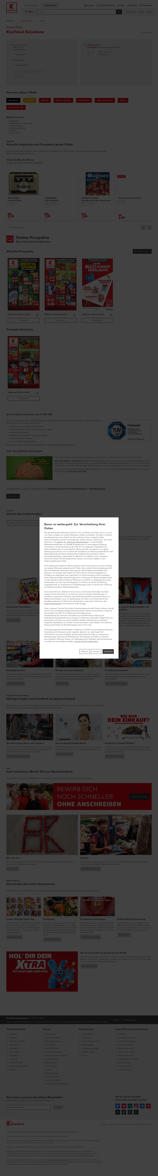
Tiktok (123, 1112)
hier (51, 1143)
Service (46, 1029)
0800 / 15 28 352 (38, 1018)
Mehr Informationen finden (116, 683)
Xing (130, 1106)
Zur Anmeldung (14, 620)
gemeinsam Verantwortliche (77, 542)
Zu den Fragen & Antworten (18, 756)
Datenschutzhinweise (115, 1124)
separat (59, 542)
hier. (84, 604)
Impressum (104, 1124)
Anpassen (96, 651)
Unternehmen (131, 12)
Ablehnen (84, 651)
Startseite (10, 21)
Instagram (136, 1106)
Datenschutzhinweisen (53, 604)
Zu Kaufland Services (16, 683)
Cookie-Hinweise (129, 1124)
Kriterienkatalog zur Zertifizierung (62, 445)
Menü (31, 12)
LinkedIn (142, 1106)
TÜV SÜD (39, 445)
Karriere (141, 12)
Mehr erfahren (13, 496)
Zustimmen (108, 651)
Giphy (130, 1112)
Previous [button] (143, 227)
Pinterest (148, 1106)
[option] (23, 195)
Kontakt (149, 12)
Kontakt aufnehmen (64, 754)
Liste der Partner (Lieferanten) (86, 641)
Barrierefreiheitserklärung (144, 1124)
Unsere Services (27, 21)
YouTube (123, 1106)
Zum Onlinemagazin (52, 939)
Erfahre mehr (13, 869)
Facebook (117, 1106)
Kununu (117, 1112)
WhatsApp (136, 1112)
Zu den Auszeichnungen (90, 937)
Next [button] (149, 227)
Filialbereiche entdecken (90, 869)
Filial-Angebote (50, 5)
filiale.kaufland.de (15, 1029)
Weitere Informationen (114, 756)
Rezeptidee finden (14, 937)
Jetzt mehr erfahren (89, 966)
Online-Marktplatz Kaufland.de (131, 1029)
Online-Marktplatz (31, 5)
